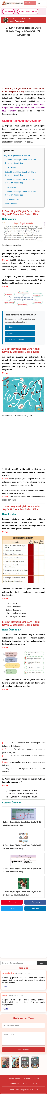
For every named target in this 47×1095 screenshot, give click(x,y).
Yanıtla (5, 986)
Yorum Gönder (23, 1050)
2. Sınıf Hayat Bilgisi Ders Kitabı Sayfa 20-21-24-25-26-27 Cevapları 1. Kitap (22, 893)
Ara (41, 963)
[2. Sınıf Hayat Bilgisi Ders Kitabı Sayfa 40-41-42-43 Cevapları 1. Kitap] (23, 814)
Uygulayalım (11, 187)
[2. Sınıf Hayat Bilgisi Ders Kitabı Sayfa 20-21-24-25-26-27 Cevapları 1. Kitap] (23, 883)
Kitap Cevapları (30, 2)
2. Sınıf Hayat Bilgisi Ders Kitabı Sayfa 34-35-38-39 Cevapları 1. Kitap (22, 846)
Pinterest (12, 902)
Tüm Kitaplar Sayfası (15, 340)
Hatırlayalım (11, 167)
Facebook (36, 902)
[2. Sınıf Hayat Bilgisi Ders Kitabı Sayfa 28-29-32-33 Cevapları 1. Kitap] (23, 860)
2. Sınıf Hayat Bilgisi (28, 11)
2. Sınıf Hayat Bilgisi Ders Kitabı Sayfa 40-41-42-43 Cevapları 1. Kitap (22, 823)
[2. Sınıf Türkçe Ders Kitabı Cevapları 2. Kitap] (15, 1062)
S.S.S (25, 1083)
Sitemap (34, 1083)
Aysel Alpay (19, 21)
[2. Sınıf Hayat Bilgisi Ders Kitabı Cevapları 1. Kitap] (25, 1062)
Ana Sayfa (8, 11)
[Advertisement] (23, 62)
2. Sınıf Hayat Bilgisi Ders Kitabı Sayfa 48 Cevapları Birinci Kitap (22, 161)
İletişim (36, 1079)
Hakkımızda (14, 1083)
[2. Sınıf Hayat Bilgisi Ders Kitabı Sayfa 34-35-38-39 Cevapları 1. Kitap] (23, 837)
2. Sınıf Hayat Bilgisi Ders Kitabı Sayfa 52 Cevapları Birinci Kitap (22, 181)
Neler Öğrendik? (13, 199)
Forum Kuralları (14, 1079)
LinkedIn (35, 908)
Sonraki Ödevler (11, 204)
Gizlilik (27, 1079)
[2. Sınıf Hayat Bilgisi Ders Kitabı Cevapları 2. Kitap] (35, 1062)
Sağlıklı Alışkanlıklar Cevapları (17, 155)
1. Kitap (10, 327)
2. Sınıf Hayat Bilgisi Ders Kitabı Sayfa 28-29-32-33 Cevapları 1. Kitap (22, 870)
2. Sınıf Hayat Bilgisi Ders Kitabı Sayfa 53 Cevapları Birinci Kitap (22, 193)
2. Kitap (10, 333)
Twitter (12, 908)
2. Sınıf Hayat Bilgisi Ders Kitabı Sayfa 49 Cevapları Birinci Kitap (22, 173)
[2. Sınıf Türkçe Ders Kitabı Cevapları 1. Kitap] (5, 1062)
